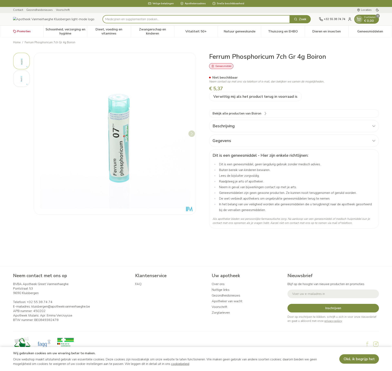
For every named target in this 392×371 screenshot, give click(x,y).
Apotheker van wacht (227, 301)
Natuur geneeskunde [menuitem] (242, 32)
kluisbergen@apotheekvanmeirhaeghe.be (60, 306)
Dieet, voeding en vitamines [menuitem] (113, 31)
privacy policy (333, 321)
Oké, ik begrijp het (359, 359)
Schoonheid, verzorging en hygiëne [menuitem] (66, 31)
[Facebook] (367, 344)
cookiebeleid (180, 364)
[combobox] (196, 19)
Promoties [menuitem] (24, 31)
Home (17, 42)
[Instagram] (376, 344)
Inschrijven (333, 308)
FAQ (138, 284)
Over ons (218, 284)
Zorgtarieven (221, 312)
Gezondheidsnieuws (39, 10)
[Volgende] (191, 133)
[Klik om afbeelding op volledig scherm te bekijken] (115, 133)
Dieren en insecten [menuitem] (330, 32)
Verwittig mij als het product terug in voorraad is (255, 96)
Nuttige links (220, 290)
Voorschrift (63, 10)
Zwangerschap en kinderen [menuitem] (156, 31)
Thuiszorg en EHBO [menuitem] (286, 32)
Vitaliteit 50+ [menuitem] (201, 32)
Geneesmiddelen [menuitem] (374, 32)
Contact (18, 10)
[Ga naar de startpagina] (53, 19)
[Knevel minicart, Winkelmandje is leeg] (358, 19)
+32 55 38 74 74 (39, 302)
